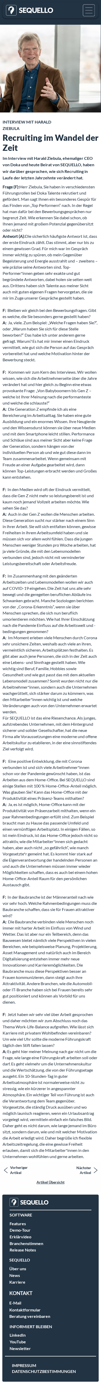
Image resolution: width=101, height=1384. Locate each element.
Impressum (24, 1365)
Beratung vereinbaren (29, 1316)
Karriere (17, 1282)
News (14, 1275)
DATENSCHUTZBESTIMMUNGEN (44, 1371)
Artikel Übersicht (50, 1182)
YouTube (18, 1341)
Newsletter (20, 1348)
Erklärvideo (20, 1236)
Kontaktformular (25, 1309)
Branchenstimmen (26, 1243)
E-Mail (15, 1302)
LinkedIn (18, 1335)
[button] (89, 10)
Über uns (17, 1268)
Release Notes (23, 1249)
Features (18, 1223)
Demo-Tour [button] (20, 1230)
